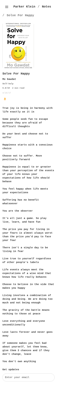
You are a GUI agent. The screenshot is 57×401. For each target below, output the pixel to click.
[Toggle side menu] (6, 7)
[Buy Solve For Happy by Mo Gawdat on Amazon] (4, 99)
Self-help (7, 83)
